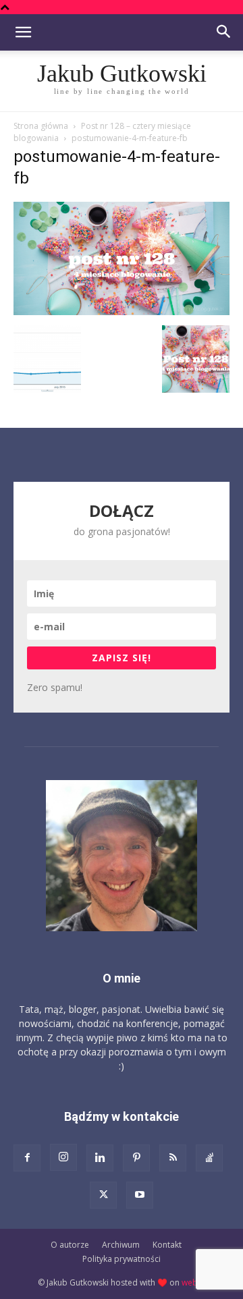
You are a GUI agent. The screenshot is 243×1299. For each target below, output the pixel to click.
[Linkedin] (99, 1157)
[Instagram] (63, 1157)
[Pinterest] (136, 1157)
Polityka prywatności (121, 1259)
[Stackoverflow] (209, 1157)
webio (193, 1282)
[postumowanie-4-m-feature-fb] (122, 311)
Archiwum (121, 1244)
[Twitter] (103, 1195)
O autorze (70, 1244)
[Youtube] (139, 1195)
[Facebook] (27, 1157)
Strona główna (41, 126)
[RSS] (172, 1157)
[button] (23, 32)
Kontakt (167, 1244)
